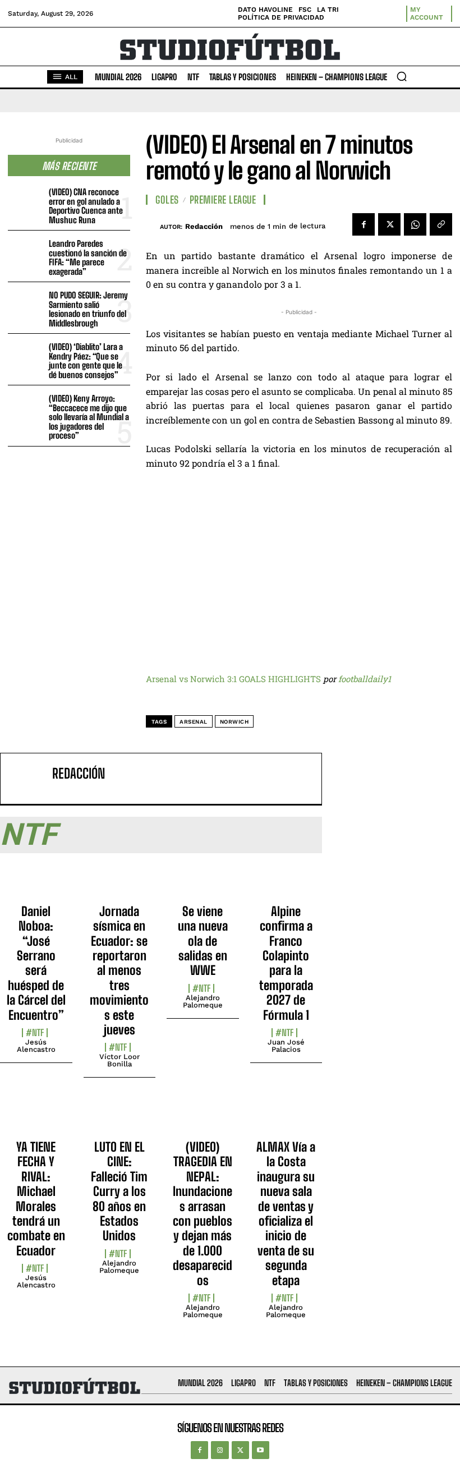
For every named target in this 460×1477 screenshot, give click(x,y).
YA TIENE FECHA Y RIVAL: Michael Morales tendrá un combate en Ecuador (36, 1198)
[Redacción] (153, 226)
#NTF (35, 1032)
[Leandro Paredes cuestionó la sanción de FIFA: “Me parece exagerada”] (26, 252)
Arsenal (194, 722)
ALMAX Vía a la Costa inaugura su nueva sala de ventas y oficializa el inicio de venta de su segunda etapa (285, 1213)
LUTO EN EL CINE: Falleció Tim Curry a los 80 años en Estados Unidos (119, 1191)
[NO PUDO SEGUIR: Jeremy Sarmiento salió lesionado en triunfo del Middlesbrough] (26, 304)
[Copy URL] (441, 224)
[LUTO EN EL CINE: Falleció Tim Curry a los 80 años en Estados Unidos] (120, 1118)
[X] (389, 224)
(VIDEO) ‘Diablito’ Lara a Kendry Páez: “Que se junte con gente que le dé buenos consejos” (86, 361)
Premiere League (223, 200)
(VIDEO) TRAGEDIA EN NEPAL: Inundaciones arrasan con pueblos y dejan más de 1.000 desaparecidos (202, 1213)
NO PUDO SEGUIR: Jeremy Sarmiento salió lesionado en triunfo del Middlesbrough (88, 309)
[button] (401, 76)
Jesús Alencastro (36, 1045)
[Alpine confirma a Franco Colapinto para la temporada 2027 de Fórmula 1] (286, 882)
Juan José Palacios (286, 1045)
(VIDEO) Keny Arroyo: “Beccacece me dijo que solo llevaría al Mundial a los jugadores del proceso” (89, 416)
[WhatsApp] (415, 224)
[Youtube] (260, 1449)
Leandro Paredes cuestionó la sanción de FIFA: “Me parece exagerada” (88, 257)
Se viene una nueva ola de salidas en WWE (203, 941)
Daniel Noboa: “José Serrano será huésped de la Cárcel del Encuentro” (36, 963)
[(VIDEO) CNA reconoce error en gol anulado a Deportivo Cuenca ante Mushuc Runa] (26, 201)
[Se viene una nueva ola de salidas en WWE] (203, 882)
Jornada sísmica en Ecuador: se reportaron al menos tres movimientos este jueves (119, 970)
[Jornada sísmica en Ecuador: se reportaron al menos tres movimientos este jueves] (120, 882)
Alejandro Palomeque (203, 1001)
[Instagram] (219, 1449)
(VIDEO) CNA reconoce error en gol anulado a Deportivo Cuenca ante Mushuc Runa (86, 206)
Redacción (204, 226)
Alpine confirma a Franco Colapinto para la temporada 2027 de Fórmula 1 (286, 963)
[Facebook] (363, 224)
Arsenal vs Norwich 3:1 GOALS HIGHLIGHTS (233, 678)
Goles (167, 200)
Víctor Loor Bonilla (119, 1060)
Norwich (234, 722)
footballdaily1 (364, 678)
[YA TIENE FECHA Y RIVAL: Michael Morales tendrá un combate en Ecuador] (36, 1118)
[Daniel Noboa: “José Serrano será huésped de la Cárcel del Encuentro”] (36, 882)
